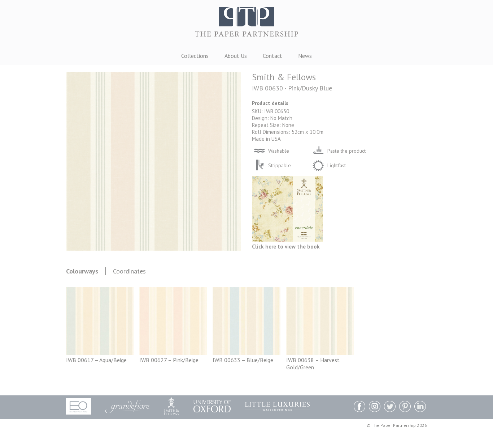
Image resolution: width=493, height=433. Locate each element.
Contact (272, 55)
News (305, 55)
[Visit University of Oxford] (212, 406)
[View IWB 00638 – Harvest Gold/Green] (320, 352)
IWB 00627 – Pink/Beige (168, 360)
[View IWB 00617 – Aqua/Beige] (100, 352)
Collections (195, 55)
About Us (235, 55)
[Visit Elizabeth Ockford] (78, 406)
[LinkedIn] (420, 407)
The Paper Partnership (246, 25)
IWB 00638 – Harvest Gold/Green (313, 363)
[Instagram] (374, 407)
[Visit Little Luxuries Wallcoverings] (277, 406)
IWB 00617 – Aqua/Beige (96, 360)
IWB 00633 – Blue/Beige (243, 360)
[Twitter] (390, 407)
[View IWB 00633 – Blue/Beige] (246, 352)
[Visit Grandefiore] (127, 406)
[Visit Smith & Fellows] (171, 406)
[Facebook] (359, 407)
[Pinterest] (405, 407)
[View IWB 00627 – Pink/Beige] (173, 352)
